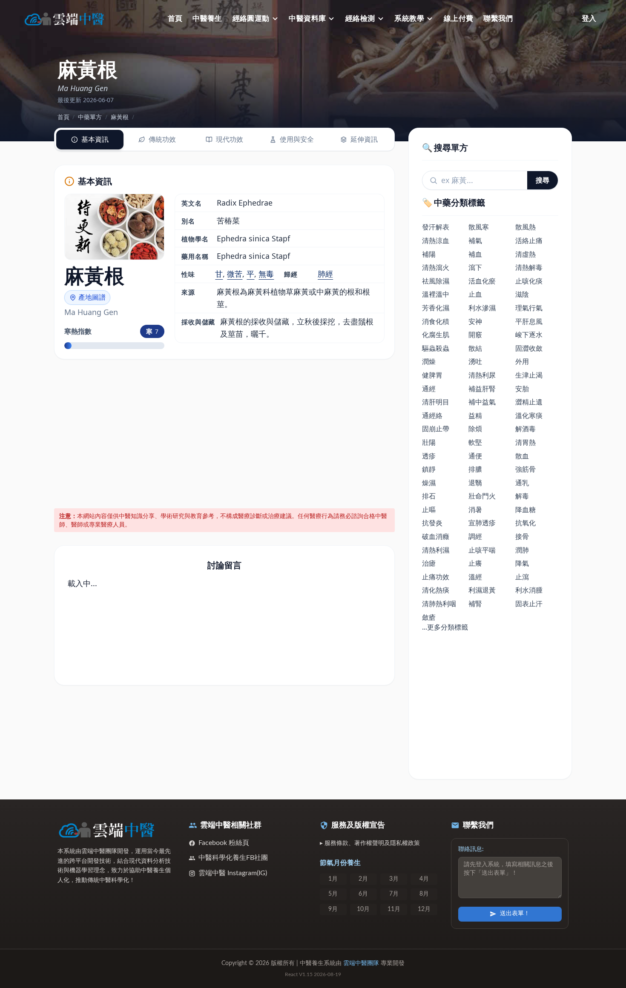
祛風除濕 (435, 281)
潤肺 (522, 550)
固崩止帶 (435, 428)
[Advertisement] (224, 432)
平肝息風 (529, 321)
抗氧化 (525, 522)
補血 (475, 254)
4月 (424, 879)
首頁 (175, 18)
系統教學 (409, 18)
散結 (475, 348)
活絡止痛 (529, 240)
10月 (363, 909)
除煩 (475, 428)
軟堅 (475, 442)
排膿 (475, 469)
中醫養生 (207, 18)
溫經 (475, 576)
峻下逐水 (529, 334)
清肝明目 (435, 402)
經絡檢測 (360, 18)
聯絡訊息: (471, 849)
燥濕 (429, 482)
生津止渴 (529, 375)
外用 (522, 361)
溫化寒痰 (529, 415)
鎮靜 (429, 469)
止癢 (475, 563)
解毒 (522, 496)
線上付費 (459, 18)
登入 (589, 18)
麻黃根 (120, 117)
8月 (424, 894)
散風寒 (478, 227)
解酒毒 (525, 428)
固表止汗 (529, 603)
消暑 (475, 509)
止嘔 (429, 509)
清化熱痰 (435, 590)
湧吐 (475, 361)
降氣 (522, 563)
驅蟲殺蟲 (435, 348)
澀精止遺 (529, 402)
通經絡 (432, 415)
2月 (363, 879)
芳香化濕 (435, 307)
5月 (333, 894)
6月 (363, 894)
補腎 (475, 603)
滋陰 (522, 294)
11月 (394, 909)
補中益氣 (482, 402)
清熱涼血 (435, 240)
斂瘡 (429, 617)
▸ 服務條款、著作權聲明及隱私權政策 (370, 843)
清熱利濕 (435, 550)
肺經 (325, 274)
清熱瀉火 (435, 267)
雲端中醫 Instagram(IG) (232, 873)
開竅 (475, 334)
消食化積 (435, 321)
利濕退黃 (482, 590)
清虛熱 (525, 254)
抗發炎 (432, 522)
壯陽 (429, 442)
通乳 (522, 482)
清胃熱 (525, 442)
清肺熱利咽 (439, 603)
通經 (429, 388)
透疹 (429, 456)
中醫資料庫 (307, 18)
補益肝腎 (482, 388)
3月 (394, 879)
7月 (394, 894)
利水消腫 (529, 590)
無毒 (266, 274)
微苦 (234, 274)
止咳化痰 (529, 281)
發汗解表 (435, 227)
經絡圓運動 (251, 18)
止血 (475, 294)
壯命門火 (482, 496)
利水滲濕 (482, 307)
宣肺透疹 (482, 522)
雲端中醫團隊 (361, 963)
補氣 (475, 240)
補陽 (429, 254)
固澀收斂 (529, 348)
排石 (429, 496)
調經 (475, 536)
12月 (424, 909)
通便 (475, 456)
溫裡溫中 (435, 294)
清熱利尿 (482, 375)
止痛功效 (435, 576)
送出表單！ (515, 913)
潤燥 (429, 361)
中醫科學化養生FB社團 (233, 857)
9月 (333, 909)
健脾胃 (432, 375)
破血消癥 (435, 536)
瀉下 (475, 267)
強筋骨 (525, 469)
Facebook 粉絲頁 (223, 842)
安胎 (522, 388)
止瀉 (522, 576)
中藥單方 (90, 117)
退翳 (475, 482)
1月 (333, 879)
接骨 (522, 536)
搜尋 (542, 180)
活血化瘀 (482, 281)
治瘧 (429, 563)
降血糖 (525, 509)
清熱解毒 (529, 267)
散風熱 (525, 227)
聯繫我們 (498, 18)
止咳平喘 (482, 550)
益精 (475, 415)
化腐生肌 (435, 334)
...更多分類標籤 (445, 627)
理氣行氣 (529, 307)
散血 (522, 456)
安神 (475, 321)
